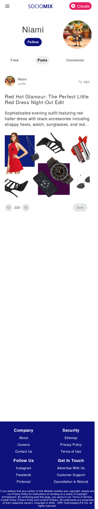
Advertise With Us (71, 467)
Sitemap (70, 437)
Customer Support (71, 474)
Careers (24, 444)
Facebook (23, 474)
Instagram (23, 467)
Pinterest (24, 481)
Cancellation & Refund (71, 481)
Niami (22, 79)
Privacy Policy (71, 444)
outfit (22, 83)
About (23, 437)
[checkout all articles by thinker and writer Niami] (10, 81)
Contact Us (23, 451)
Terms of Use (71, 451)
